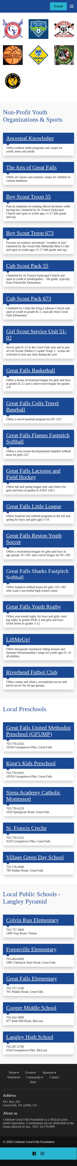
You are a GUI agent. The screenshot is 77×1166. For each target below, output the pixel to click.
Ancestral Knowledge (30, 138)
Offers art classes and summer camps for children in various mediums (38, 178)
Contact (54, 1077)
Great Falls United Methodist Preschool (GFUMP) (38, 731)
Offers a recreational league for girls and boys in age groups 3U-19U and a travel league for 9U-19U (38, 553)
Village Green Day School (35, 857)
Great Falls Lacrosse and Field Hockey (33, 474)
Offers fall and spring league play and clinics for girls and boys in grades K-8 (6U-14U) (36, 488)
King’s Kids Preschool (31, 763)
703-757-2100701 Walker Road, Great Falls (24, 989)
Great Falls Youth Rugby (33, 607)
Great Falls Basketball (30, 370)
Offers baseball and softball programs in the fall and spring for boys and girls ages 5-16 (38, 517)
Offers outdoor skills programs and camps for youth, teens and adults (34, 149)
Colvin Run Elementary (32, 920)
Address (9, 1095)
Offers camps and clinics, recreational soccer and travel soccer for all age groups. (36, 683)
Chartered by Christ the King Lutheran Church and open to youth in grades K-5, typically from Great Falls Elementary (38, 312)
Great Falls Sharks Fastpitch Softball (37, 574)
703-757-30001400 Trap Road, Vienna (21, 931)
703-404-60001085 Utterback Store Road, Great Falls (30, 960)
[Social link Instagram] (42, 1154)
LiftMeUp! (18, 639)
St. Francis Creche (26, 828)
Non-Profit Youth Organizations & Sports (32, 116)
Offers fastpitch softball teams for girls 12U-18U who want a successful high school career (36, 588)
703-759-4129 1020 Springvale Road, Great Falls (27, 810)
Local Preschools (24, 709)
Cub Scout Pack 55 (27, 266)
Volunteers (13, 1077)
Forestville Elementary (31, 949)
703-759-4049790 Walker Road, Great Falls (24, 868)
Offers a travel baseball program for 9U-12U (34, 419)
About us (10, 1113)
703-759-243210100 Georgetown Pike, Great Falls (29, 745)
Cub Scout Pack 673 (28, 298)
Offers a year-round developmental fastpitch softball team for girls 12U (38, 452)
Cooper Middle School (31, 1008)
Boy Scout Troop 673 (30, 233)
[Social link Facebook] (34, 1154)
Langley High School (29, 1037)
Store (33, 1082)
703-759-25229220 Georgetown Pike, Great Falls (28, 839)
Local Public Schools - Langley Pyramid (31, 897)
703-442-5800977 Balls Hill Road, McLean (24, 1019)
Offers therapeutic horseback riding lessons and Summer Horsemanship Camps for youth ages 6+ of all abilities (38, 652)
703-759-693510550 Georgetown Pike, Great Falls (29, 774)
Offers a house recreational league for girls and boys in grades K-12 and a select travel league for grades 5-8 (38, 383)
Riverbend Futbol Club (31, 672)
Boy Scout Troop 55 (28, 197)
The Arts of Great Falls (31, 167)
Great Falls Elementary (31, 978)
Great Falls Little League (33, 506)
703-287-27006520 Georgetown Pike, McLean (26, 1048)
